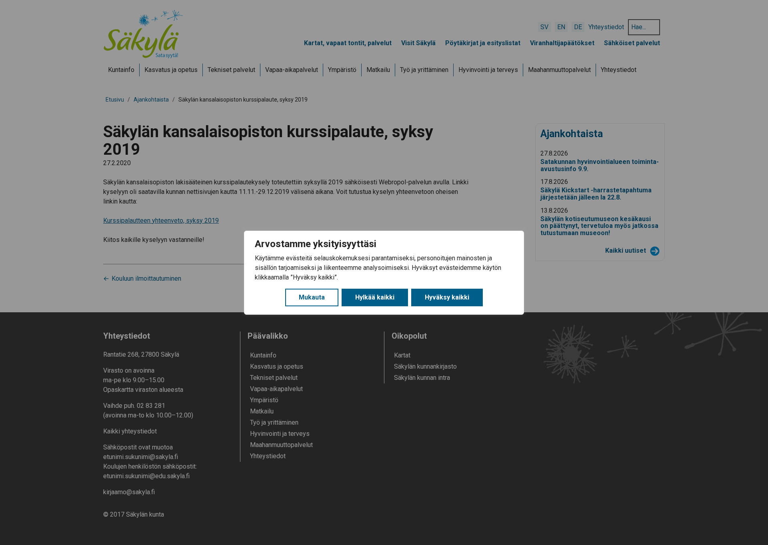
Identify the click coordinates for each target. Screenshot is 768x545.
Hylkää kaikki (374, 297)
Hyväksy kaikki (447, 297)
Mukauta (312, 297)
